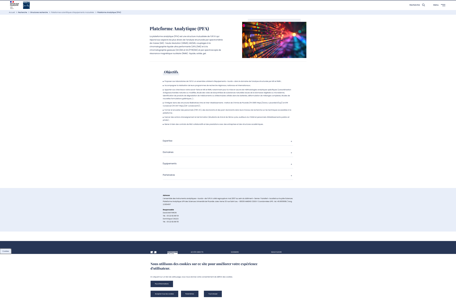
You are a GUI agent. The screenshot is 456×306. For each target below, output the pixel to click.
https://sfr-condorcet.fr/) (189, 106)
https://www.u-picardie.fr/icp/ (269, 103)
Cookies (5, 251)
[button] (417, 5)
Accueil (12, 12)
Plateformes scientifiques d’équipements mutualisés (72, 12)
